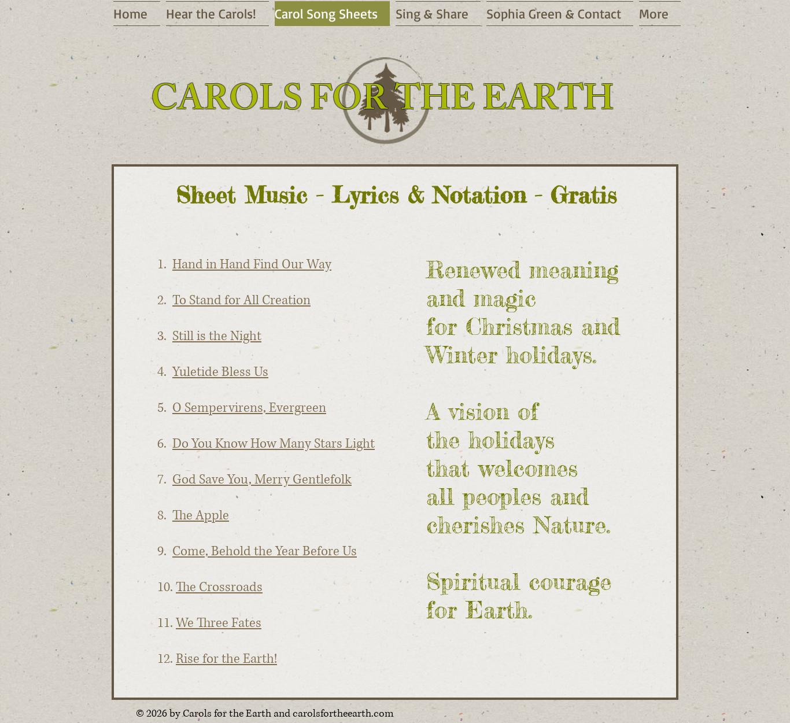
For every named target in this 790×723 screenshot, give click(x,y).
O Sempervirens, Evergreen (249, 408)
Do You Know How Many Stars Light (273, 444)
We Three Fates (218, 623)
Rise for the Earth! (226, 659)
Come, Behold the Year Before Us (264, 551)
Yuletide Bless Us (220, 372)
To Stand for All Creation (241, 300)
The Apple (200, 516)
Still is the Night (216, 336)
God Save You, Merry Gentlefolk (262, 480)
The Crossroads (219, 587)
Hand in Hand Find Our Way (251, 265)
